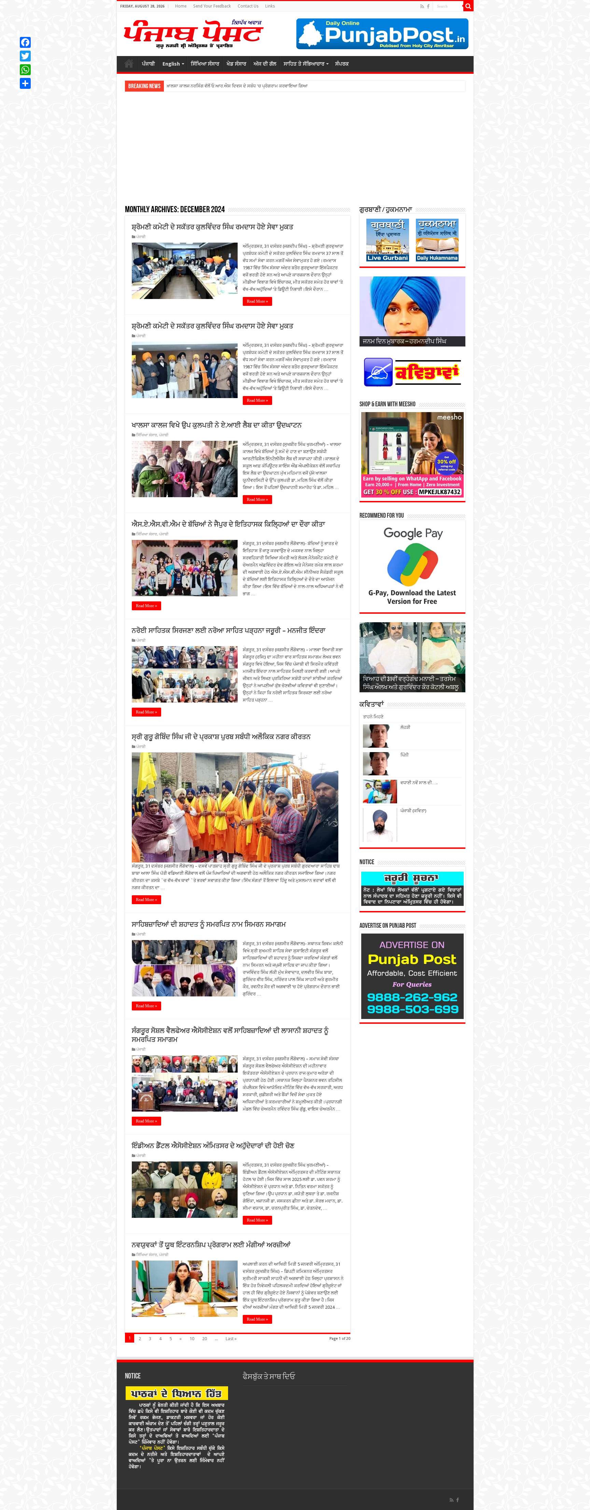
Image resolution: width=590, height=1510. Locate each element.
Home (180, 6)
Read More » (257, 301)
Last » (231, 1338)
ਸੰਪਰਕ (342, 64)
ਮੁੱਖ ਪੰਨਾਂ (129, 63)
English (171, 64)
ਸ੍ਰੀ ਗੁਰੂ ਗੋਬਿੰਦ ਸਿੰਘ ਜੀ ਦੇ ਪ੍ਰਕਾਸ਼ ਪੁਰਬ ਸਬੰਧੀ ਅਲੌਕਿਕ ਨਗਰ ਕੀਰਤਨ (221, 737)
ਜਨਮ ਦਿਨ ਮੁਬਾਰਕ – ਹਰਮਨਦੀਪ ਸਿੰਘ (404, 342)
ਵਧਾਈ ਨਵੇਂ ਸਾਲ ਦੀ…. (419, 782)
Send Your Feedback (212, 6)
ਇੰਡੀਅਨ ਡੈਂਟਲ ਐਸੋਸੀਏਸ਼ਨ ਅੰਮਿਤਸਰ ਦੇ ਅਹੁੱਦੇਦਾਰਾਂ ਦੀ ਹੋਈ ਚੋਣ (213, 1146)
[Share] (25, 83)
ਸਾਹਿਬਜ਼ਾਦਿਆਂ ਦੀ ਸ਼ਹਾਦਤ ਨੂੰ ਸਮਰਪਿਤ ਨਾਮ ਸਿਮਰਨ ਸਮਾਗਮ (209, 924)
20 (204, 1338)
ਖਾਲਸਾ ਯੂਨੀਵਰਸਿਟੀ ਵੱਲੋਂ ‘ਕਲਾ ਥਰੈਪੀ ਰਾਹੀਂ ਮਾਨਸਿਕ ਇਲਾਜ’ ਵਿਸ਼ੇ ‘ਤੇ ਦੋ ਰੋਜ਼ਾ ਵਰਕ (235, 86)
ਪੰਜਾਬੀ (148, 64)
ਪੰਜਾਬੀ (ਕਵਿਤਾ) (413, 810)
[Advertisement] (295, 148)
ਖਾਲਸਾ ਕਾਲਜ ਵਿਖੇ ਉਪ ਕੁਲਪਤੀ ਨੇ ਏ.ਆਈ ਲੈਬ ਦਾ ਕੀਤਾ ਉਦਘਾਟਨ (217, 425)
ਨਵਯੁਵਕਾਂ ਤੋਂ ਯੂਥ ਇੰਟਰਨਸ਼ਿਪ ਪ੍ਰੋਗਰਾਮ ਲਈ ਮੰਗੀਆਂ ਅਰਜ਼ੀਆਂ (211, 1245)
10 (191, 1338)
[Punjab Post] (193, 32)
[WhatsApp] (25, 70)
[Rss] (422, 6)
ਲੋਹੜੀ (405, 727)
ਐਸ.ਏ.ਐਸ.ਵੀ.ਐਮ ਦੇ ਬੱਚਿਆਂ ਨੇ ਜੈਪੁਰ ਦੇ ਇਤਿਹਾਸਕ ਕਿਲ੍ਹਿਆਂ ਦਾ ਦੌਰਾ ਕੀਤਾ (228, 524)
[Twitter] (25, 56)
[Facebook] (428, 6)
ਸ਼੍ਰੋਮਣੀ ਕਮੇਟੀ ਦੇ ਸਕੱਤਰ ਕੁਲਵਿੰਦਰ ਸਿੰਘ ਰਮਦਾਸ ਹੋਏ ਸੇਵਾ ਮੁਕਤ (212, 227)
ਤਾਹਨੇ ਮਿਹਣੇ (373, 716)
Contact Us (248, 6)
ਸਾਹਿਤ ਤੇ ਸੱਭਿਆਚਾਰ (304, 64)
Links (270, 6)
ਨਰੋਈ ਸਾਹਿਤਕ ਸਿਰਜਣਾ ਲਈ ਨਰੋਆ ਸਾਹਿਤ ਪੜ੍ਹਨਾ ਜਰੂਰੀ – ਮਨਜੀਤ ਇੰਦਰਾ (228, 630)
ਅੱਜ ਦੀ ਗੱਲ (265, 64)
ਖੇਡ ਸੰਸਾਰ (236, 64)
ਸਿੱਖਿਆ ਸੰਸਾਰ (205, 64)
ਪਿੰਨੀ (405, 755)
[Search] (468, 6)
